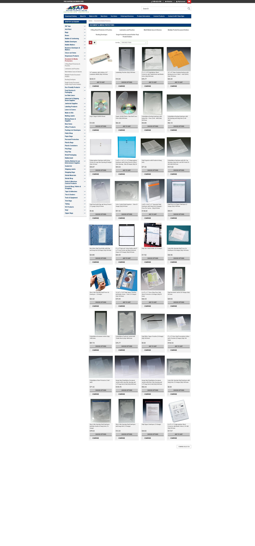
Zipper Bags (69, 213)
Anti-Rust (68, 29)
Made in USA (93, 16)
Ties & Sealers (70, 195)
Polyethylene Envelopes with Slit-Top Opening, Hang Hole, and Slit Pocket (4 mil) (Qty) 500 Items (178, 162)
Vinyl (66, 210)
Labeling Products (71, 107)
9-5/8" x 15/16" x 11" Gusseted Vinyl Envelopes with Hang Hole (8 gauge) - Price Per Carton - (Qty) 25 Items (152, 206)
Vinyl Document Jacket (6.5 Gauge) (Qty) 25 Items (179, 293)
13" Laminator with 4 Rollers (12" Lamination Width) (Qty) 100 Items (99, 73)
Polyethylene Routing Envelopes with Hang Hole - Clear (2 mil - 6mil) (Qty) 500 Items (152, 118)
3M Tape (68, 26)
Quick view (101, 69)
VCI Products (69, 207)
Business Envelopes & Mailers (72, 49)
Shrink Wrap (69, 178)
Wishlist (169, 1)
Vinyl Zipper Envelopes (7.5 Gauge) (151, 424)
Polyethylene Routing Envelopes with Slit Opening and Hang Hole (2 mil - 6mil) (178, 118)
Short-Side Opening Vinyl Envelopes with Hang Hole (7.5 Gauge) (126, 425)
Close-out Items (70, 53)
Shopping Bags (70, 172)
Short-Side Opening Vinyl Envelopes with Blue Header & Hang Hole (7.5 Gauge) (100, 426)
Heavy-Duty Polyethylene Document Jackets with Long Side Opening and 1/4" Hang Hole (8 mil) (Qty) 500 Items (126, 382)
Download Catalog (71, 16)
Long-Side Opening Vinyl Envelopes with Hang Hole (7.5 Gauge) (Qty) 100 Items (179, 381)
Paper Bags (69, 136)
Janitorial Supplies (71, 103)
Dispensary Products (72, 56)
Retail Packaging (70, 155)
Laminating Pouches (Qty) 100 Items (125, 72)
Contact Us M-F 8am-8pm (176, 16)
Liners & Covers (70, 110)
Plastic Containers (71, 146)
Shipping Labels (70, 169)
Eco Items (114, 16)
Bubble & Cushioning (72, 39)
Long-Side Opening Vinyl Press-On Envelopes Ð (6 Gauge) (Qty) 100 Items (178, 249)
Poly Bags (68, 149)
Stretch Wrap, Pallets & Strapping (73, 187)
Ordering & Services (127, 16)
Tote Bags (68, 201)
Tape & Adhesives (71, 191)
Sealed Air (68, 166)
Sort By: (117, 42)
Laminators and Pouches (72, 69)
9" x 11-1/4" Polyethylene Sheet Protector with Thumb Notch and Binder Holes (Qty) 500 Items (153, 74)
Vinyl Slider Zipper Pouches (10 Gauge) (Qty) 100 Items (152, 337)
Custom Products (159, 16)
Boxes (67, 35)
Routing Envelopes (70, 79)
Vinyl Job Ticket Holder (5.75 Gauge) (152, 248)
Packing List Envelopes (73, 130)
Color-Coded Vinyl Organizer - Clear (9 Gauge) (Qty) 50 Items (126, 205)
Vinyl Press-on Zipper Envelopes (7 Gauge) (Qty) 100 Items (177, 205)
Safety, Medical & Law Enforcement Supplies (72, 162)
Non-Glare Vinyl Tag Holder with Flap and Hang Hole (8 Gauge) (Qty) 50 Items (100, 249)
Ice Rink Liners (70, 95)
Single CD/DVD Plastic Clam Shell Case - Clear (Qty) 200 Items (127, 117)
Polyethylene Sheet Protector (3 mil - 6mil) (100, 381)
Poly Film (68, 152)
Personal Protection (72, 139)
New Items (104, 16)
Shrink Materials (70, 175)
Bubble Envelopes (71, 42)
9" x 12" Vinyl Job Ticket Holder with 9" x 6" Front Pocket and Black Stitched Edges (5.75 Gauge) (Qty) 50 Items (126, 250)
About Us (83, 16)
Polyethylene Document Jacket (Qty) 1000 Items (100, 337)
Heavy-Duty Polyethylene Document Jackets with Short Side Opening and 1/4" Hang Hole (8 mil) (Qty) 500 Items (152, 382)
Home (90, 21)
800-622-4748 (157, 1)
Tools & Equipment (71, 198)
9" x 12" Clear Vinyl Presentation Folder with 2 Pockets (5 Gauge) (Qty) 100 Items (178, 338)
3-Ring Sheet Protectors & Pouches (72, 65)
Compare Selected (184, 446)
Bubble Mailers (70, 45)
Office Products (70, 127)
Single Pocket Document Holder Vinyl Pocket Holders (73, 83)
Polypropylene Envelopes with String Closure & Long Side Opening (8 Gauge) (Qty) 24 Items (100, 162)
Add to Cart (101, 82)
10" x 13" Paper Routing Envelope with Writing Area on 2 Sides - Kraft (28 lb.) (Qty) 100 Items (178, 74)
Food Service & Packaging (70, 91)
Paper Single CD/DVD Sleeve (97, 116)
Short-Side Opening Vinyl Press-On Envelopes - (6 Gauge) (99, 293)
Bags (66, 32)
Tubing (67, 204)
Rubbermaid (69, 158)
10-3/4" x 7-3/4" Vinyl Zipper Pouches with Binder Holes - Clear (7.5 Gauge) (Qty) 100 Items (126, 294)
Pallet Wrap (69, 133)
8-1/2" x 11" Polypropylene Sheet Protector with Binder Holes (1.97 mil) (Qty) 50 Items (178, 426)
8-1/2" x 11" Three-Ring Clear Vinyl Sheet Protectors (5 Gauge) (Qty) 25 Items (152, 294)
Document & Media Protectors (71, 60)
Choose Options (126, 82)
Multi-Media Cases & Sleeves (73, 72)
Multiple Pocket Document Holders (72, 75)
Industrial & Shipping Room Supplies (72, 99)
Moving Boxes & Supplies (70, 120)
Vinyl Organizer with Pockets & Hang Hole (152, 161)
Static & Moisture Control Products (71, 182)
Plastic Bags (69, 142)
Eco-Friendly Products (72, 87)
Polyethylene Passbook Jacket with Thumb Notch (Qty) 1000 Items (125, 337)
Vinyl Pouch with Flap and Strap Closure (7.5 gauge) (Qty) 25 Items (100, 205)
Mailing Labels (70, 116)
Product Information (143, 16)
